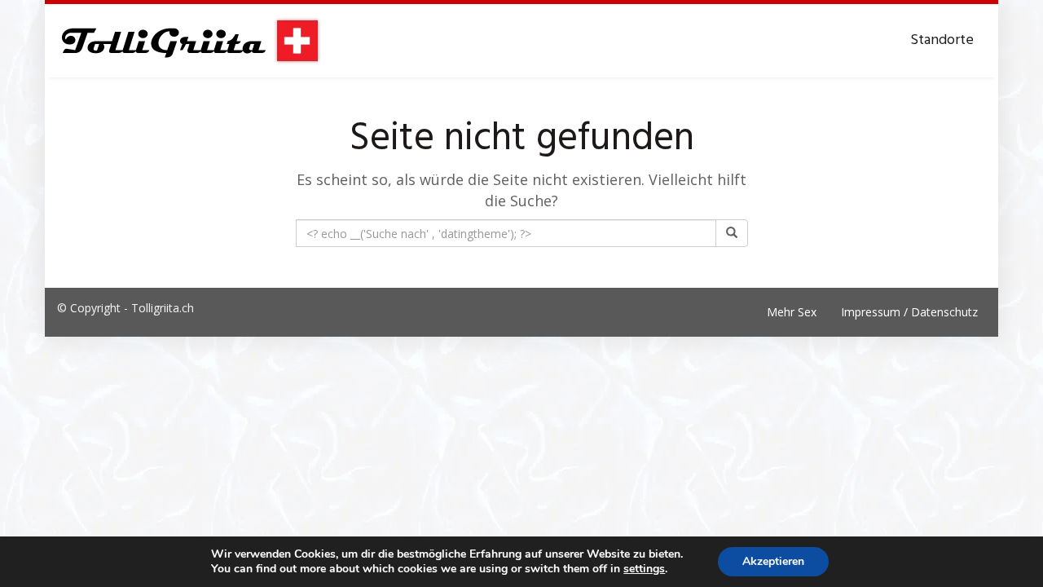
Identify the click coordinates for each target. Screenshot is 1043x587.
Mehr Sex (791, 312)
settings (644, 569)
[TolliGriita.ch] (189, 40)
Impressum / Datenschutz (909, 312)
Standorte (942, 40)
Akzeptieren (773, 561)
